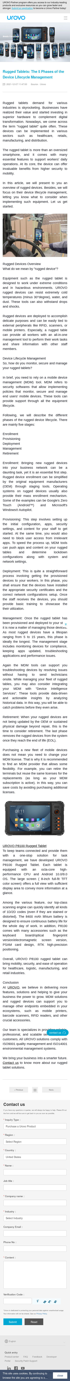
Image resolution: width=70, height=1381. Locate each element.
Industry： (10, 1211)
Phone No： (10, 1242)
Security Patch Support (26, 1360)
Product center (12, 1356)
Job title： (9, 1181)
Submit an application (22, 8)
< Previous (18, 1089)
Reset (34, 1322)
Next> (51, 1089)
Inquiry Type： (12, 1120)
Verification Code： (14, 1294)
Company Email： (13, 1227)
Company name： (14, 1196)
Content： (10, 1257)
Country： (10, 1150)
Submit (13, 1322)
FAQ (25, 1356)
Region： (9, 1135)
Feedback (37, 1356)
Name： (8, 1165)
